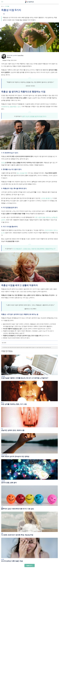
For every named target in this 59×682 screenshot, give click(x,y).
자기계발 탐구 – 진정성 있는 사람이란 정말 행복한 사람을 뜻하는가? (34, 248)
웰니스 (2, 6)
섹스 (2, 428)
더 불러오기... (29, 565)
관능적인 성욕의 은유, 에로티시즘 (12, 430)
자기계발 (7, 6)
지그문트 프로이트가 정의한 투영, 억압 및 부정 (17, 535)
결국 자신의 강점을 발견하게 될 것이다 (34, 116)
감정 (2, 507)
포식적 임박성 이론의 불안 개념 (12, 561)
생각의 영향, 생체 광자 (9, 483)
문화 (2, 533)
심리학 (2, 559)
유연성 (3, 162)
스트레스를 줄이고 (46, 198)
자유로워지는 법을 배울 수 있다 (11, 106)
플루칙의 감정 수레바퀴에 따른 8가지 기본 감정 (17, 509)
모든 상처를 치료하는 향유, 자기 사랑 (14, 404)
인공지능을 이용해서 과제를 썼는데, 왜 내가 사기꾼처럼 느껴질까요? (24, 378)
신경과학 (3, 376)
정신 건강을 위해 (22, 173)
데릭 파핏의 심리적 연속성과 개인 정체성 (15, 456)
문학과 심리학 (4, 454)
